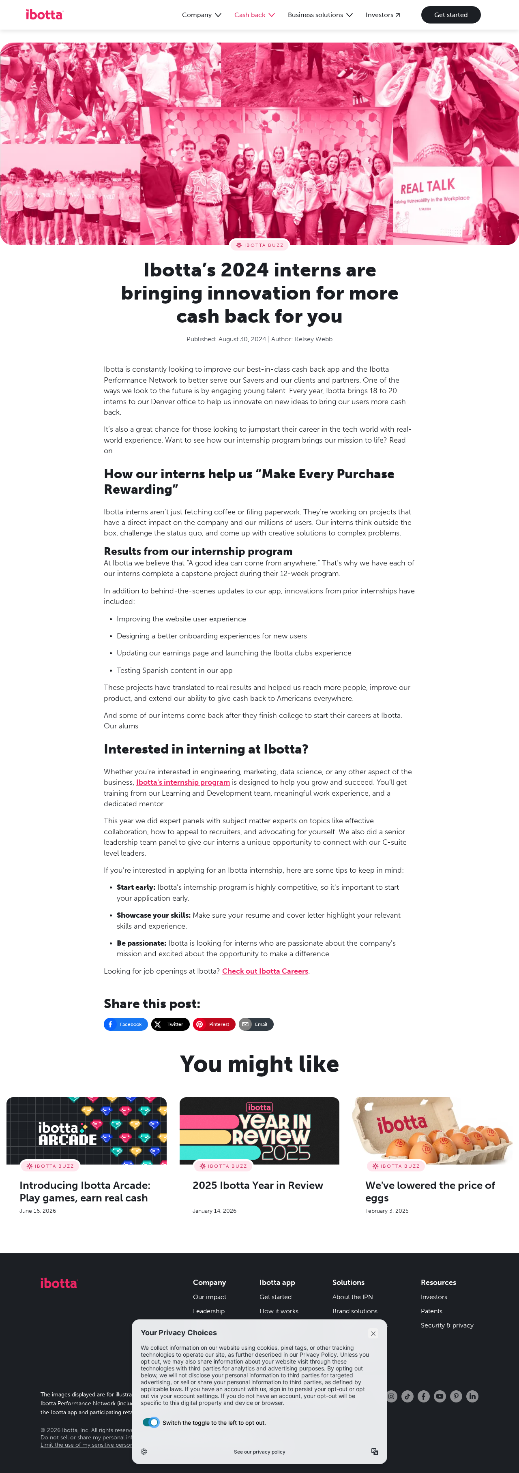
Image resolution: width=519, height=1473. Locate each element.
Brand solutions (354, 1311)
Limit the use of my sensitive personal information (105, 1444)
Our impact (209, 1297)
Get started (451, 15)
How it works (279, 1311)
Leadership (209, 1311)
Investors (434, 1297)
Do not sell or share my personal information (98, 1437)
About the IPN (352, 1297)
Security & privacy (447, 1325)
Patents (431, 1311)
